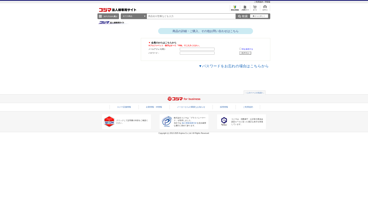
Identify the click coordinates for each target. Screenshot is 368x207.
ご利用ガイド (245, 10)
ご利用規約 (259, 2)
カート (255, 10)
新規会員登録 (235, 10)
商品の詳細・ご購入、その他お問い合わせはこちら (205, 31)
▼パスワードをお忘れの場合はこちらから (234, 66)
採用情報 (224, 107)
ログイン (265, 10)
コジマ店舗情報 (124, 107)
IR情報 (267, 2)
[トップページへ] (118, 13)
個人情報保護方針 (189, 123)
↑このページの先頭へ (254, 93)
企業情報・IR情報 (154, 107)
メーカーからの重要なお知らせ (191, 107)
